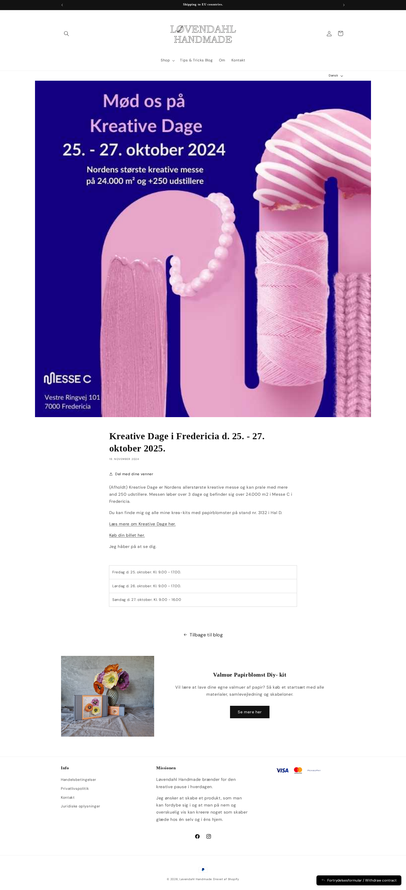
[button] (66, 33)
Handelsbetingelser (78, 779)
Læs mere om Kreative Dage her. (142, 524)
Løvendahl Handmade (196, 879)
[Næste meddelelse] (344, 5)
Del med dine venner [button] (134, 474)
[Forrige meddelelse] (62, 5)
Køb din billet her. (127, 535)
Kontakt (68, 797)
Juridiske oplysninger (80, 806)
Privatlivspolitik (75, 788)
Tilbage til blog (206, 635)
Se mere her (250, 712)
